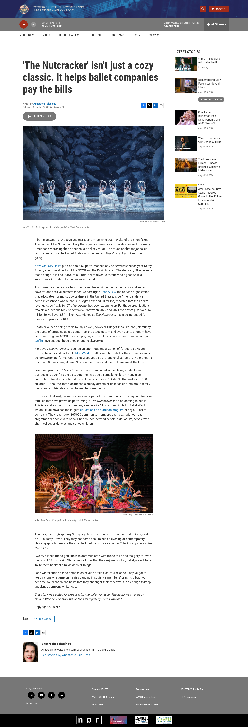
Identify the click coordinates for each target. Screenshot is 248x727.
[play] (23, 24)
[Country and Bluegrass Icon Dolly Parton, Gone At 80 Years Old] (186, 117)
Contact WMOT (100, 689)
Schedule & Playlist (71, 35)
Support (98, 35)
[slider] (39, 24)
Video (46, 35)
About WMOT (99, 704)
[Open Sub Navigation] (38, 35)
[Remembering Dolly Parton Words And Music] (186, 85)
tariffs (39, 340)
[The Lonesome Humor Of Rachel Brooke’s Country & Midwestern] (186, 165)
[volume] (34, 24)
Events (138, 35)
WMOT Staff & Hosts (103, 697)
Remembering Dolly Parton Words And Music (210, 83)
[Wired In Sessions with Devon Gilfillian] (186, 143)
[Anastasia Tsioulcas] (30, 652)
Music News (27, 35)
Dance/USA (108, 292)
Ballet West (81, 353)
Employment (143, 689)
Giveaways (154, 35)
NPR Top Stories (42, 618)
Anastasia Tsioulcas (44, 103)
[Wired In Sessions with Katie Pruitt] (186, 64)
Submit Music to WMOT (148, 704)
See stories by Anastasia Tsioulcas (65, 655)
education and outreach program (102, 410)
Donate (220, 9)
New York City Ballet (48, 266)
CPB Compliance (189, 697)
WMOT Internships (146, 697)
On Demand (118, 35)
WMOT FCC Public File (192, 689)
